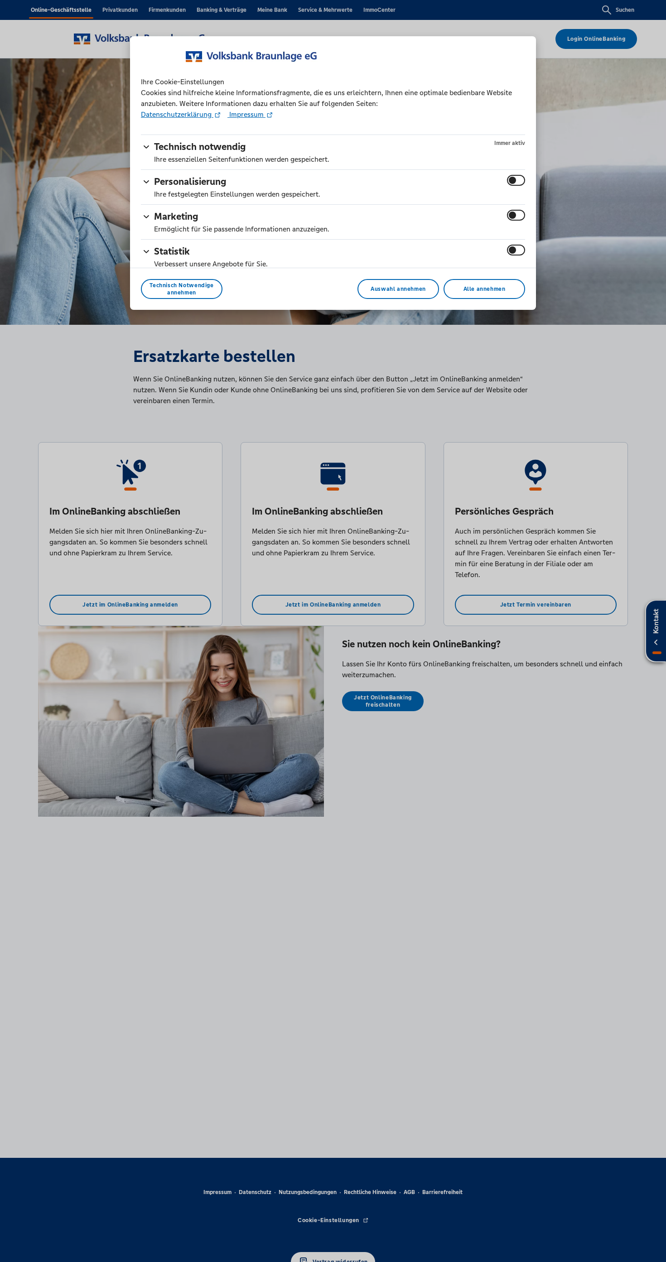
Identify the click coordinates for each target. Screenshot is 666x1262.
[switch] (516, 180)
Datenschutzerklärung (177, 114)
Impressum (246, 114)
